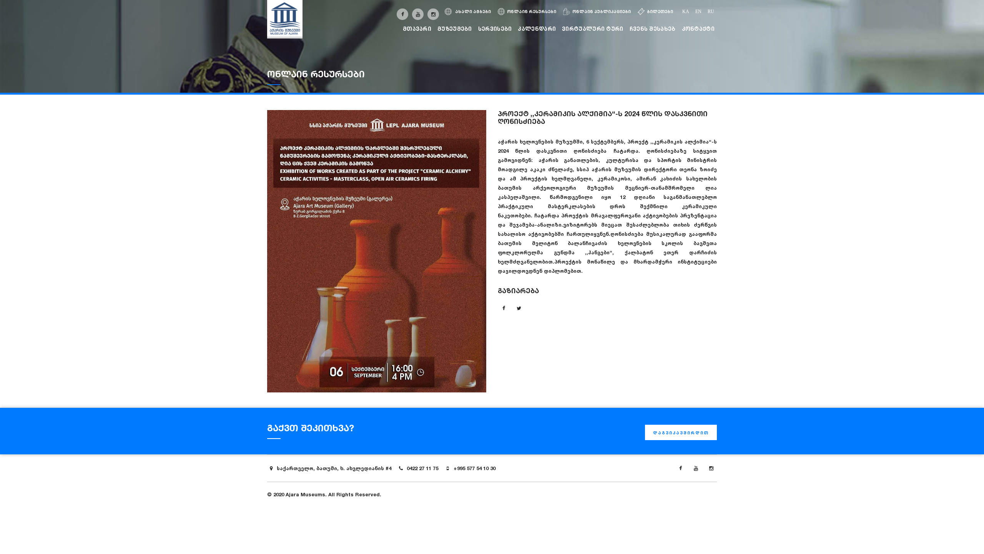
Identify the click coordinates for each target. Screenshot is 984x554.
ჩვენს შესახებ (653, 28)
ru (711, 11)
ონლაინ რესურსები (531, 11)
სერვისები (495, 28)
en (698, 11)
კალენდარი (537, 28)
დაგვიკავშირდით (681, 433)
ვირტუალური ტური (592, 28)
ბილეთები (660, 11)
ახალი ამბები (472, 11)
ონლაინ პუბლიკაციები (601, 11)
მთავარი (417, 28)
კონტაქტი (698, 28)
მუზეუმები (454, 28)
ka (685, 11)
